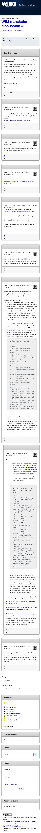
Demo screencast (11, 707)
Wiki (6, 826)
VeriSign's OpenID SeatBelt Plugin (18, 259)
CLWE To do (9, 711)
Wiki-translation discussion (17, 39)
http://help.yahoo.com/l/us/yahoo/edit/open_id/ (18, 211)
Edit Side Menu (8, 726)
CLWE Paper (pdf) (11, 720)
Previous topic (8, 41)
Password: (7, 777)
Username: (7, 769)
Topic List (19, 30)
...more (21, 740)
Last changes (9, 709)
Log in (20, 788)
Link (5, 95)
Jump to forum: (8, 685)
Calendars (20, 826)
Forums (5, 39)
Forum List (8, 30)
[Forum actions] (6, 43)
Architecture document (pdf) (14, 718)
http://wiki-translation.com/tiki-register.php (17, 120)
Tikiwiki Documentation (30, 469)
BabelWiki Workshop (11, 715)
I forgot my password (10, 784)
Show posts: (5, 677)
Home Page (9, 703)
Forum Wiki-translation (12, 713)
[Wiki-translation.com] (20, 7)
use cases (10, 328)
